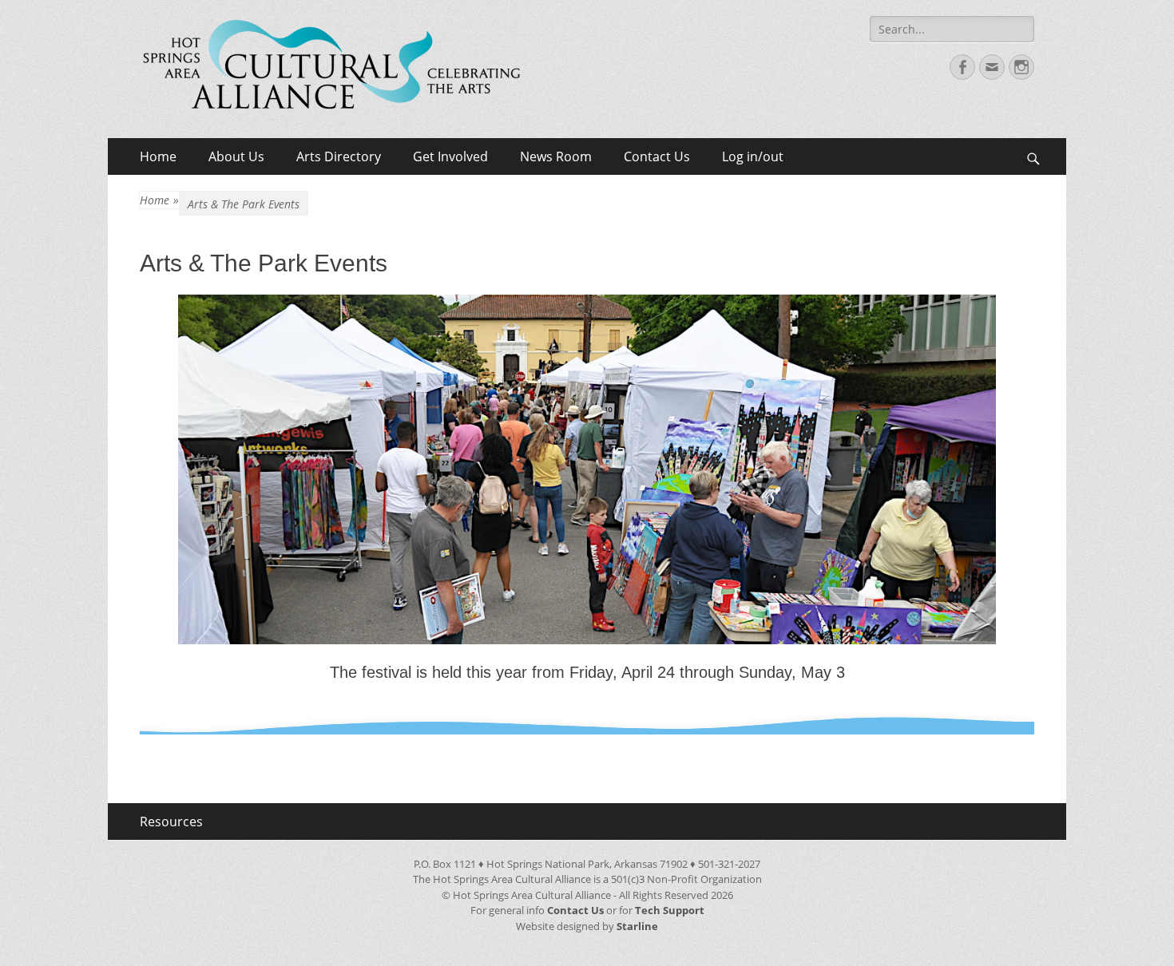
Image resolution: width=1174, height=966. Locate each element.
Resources (171, 821)
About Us (236, 156)
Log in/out (752, 156)
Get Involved (450, 156)
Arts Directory (338, 156)
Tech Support (669, 910)
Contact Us (657, 156)
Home (158, 156)
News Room (556, 156)
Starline (637, 926)
